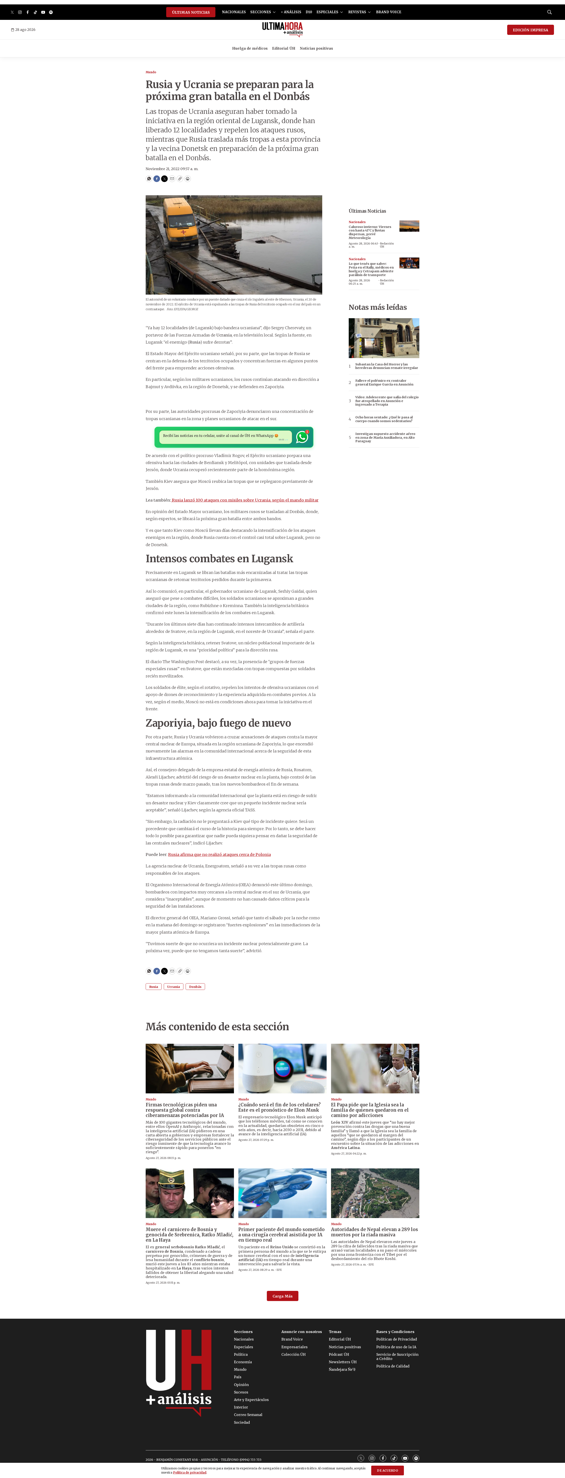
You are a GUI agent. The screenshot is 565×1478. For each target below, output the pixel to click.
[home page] (282, 30)
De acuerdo (387, 1470)
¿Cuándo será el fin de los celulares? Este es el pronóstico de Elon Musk (279, 1107)
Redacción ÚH (387, 245)
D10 (309, 12)
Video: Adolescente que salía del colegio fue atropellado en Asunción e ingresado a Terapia (387, 400)
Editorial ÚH (283, 48)
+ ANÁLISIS (291, 12)
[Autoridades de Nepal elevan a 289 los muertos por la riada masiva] (375, 1193)
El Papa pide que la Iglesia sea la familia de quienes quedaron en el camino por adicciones (370, 1110)
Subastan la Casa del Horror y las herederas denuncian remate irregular (386, 366)
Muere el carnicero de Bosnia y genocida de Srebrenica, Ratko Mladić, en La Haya (189, 1235)
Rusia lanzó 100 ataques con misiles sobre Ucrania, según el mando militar (244, 500)
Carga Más (283, 1296)
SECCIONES (260, 12)
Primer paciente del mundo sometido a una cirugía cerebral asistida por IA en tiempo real (281, 1235)
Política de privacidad (189, 1472)
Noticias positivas (316, 48)
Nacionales (357, 222)
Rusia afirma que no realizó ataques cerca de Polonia (219, 854)
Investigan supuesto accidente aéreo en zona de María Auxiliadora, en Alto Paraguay (385, 437)
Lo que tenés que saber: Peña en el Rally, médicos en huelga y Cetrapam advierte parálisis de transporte (371, 269)
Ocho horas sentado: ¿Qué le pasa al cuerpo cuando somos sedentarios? (384, 419)
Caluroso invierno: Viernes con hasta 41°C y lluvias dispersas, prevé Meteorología (370, 232)
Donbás (195, 987)
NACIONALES (234, 12)
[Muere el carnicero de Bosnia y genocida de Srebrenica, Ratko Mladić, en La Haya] (190, 1193)
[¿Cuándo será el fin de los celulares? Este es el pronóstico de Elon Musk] (282, 1068)
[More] (274, 12)
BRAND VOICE (388, 12)
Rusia (153, 987)
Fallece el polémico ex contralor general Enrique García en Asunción (384, 382)
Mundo (151, 72)
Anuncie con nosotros (301, 1332)
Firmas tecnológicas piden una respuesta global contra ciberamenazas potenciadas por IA (185, 1110)
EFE (279, 1269)
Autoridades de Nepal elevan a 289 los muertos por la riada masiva (374, 1232)
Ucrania (173, 987)
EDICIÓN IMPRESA (530, 30)
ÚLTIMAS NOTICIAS (191, 12)
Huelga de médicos (250, 48)
